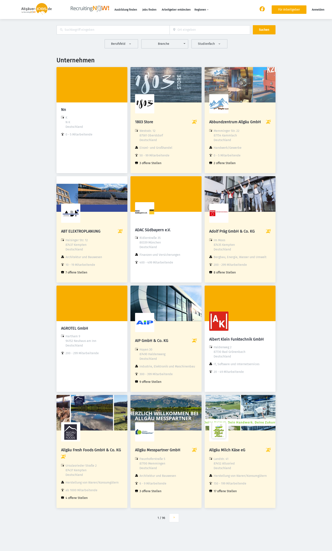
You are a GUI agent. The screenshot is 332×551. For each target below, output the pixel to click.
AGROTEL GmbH (74, 328)
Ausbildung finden (126, 9)
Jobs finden (149, 9)
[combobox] (113, 30)
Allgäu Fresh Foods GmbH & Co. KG (91, 450)
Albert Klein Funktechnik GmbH (236, 339)
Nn (63, 109)
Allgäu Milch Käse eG (227, 450)
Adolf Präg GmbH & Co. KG (232, 231)
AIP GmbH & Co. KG (151, 340)
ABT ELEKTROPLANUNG (80, 231)
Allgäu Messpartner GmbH (157, 450)
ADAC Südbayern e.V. (153, 230)
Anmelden (318, 9)
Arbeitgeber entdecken (176, 9)
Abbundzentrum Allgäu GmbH (235, 122)
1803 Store (144, 122)
